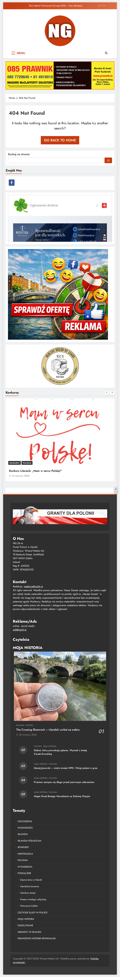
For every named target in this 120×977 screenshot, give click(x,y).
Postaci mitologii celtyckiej (33, 899)
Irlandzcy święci (28, 893)
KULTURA (29, 725)
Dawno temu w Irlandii (31, 880)
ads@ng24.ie (19, 630)
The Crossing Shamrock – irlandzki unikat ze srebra (48, 730)
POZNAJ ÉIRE (24, 873)
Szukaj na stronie (19, 154)
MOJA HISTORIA (49, 746)
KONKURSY (14, 462)
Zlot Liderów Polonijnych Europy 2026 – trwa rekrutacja (55, 5)
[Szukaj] (108, 160)
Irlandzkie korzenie (29, 886)
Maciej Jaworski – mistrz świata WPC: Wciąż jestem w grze (65, 768)
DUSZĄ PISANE (25, 925)
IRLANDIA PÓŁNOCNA (29, 841)
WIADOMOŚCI (25, 828)
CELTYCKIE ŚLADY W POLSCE (33, 912)
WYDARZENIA (25, 867)
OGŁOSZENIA (25, 821)
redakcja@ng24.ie (33, 586)
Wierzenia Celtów (29, 906)
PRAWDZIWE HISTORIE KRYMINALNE (37, 938)
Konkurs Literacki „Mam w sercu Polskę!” (35, 471)
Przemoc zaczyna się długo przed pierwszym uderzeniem (64, 782)
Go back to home (60, 140)
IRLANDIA (20, 725)
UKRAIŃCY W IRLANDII (29, 932)
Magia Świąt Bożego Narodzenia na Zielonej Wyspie (62, 796)
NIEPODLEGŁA (25, 854)
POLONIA (27, 462)
